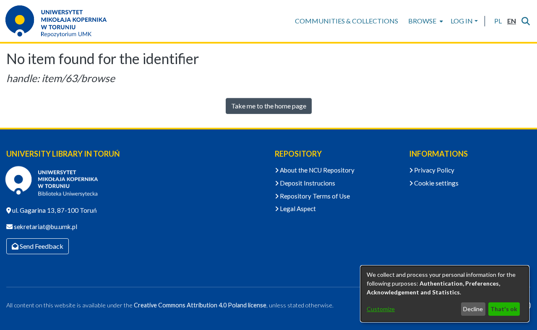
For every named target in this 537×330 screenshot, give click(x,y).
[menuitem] (425, 21)
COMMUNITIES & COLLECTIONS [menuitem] (346, 21)
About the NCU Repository (317, 170)
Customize (381, 308)
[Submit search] (525, 21)
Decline (473, 308)
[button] (498, 21)
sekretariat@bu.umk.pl (45, 226)
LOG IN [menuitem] (462, 21)
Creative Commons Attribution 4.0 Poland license (200, 305)
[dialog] (445, 294)
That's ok (503, 308)
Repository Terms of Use (314, 196)
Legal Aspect (297, 208)
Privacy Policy (433, 170)
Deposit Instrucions (307, 183)
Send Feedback (40, 246)
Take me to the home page (268, 106)
